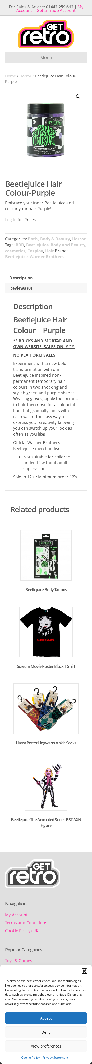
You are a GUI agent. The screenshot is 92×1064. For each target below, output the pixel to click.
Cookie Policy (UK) (22, 931)
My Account (16, 915)
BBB (20, 245)
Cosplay (35, 251)
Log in (11, 219)
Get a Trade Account (56, 10)
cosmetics (15, 251)
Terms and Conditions (26, 922)
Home (10, 75)
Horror (25, 75)
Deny (46, 1032)
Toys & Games (18, 960)
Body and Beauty (68, 245)
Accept (46, 1018)
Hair (49, 251)
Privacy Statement (55, 1057)
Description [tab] (21, 278)
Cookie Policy (30, 1057)
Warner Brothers (47, 256)
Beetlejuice (37, 245)
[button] (84, 971)
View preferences (46, 1046)
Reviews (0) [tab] (20, 288)
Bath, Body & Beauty (49, 239)
